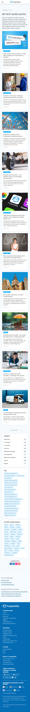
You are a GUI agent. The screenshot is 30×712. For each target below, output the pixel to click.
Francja (12, 536)
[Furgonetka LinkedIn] (10, 677)
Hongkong (7, 545)
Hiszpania (19, 534)
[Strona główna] (11, 607)
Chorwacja (7, 541)
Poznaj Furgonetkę (7, 649)
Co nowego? (7, 172)
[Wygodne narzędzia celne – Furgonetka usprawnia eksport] (15, 121)
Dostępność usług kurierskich (9, 618)
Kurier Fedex (8, 487)
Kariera (4, 651)
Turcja (22, 548)
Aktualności (7, 93)
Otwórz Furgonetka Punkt (8, 658)
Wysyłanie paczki (10, 515)
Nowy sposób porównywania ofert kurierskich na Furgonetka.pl (14, 256)
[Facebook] (11, 564)
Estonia (6, 538)
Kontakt (4, 612)
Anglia (6, 524)
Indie (13, 545)
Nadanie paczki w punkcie (12, 501)
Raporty (6, 463)
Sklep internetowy (10, 513)
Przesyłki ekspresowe (6, 582)
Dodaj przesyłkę (5, 580)
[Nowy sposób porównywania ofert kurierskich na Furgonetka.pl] (15, 242)
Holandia (13, 534)
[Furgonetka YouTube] (12, 677)
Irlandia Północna (9, 555)
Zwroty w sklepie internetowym (13, 499)
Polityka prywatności (7, 621)
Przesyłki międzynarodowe (7, 584)
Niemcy (20, 529)
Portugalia (13, 529)
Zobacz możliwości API (8, 642)
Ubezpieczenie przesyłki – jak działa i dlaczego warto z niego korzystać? (14, 336)
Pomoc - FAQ (6, 614)
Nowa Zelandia (8, 548)
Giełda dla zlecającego (9, 451)
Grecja (6, 536)
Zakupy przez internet (11, 510)
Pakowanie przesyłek (11, 494)
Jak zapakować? (8, 454)
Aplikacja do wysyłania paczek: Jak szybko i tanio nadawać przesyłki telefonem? (13, 217)
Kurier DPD (8, 478)
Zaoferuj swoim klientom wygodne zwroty (11, 593)
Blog (11, 10)
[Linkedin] (13, 564)
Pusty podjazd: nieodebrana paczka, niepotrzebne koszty (14, 413)
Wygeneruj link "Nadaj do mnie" (10, 640)
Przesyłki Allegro (6, 639)
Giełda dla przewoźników (8, 664)
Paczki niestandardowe (11, 473)
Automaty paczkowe (11, 485)
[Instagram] (16, 564)
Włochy (11, 524)
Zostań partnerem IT (7, 662)
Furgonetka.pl (5, 10)
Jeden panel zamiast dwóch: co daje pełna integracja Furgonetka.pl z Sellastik (14, 55)
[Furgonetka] (15, 2)
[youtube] (19, 564)
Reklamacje (5, 616)
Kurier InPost (9, 492)
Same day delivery (10, 489)
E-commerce (7, 51)
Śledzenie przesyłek (7, 630)
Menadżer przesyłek (7, 632)
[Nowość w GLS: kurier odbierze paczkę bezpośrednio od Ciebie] (15, 82)
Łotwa (6, 531)
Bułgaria (14, 541)
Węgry (6, 527)
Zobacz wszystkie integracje (9, 693)
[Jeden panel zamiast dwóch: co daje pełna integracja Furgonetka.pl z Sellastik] (15, 40)
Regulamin (5, 620)
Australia (12, 543)
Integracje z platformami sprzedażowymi (11, 595)
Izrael (18, 545)
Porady (5, 332)
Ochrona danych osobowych (9, 623)
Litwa (19, 531)
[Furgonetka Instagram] (7, 677)
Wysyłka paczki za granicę (12, 503)
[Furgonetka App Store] (16, 674)
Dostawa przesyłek (10, 506)
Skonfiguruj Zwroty (7, 633)
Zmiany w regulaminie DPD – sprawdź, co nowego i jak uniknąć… (14, 374)
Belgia (19, 541)
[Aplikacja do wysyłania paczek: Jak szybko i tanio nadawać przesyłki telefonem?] (15, 202)
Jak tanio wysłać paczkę (11, 508)
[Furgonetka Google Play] (7, 674)
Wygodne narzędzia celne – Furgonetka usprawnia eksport (13, 135)
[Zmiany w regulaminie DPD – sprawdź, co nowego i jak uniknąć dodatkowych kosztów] (15, 360)
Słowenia (18, 524)
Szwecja (18, 527)
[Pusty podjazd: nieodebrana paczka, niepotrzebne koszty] (15, 399)
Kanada (11, 550)
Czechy (17, 538)
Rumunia (7, 529)
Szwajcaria (7, 552)
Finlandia (18, 536)
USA (6, 550)
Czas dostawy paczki (11, 496)
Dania (12, 538)
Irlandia (6, 534)
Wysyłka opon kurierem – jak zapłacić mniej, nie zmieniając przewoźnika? (12, 176)
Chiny (18, 543)
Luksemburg (13, 531)
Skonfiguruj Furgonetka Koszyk (10, 635)
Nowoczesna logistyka (10, 457)
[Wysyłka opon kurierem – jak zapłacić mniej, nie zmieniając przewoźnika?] (15, 161)
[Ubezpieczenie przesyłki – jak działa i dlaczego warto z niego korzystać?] (15, 321)
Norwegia (14, 552)
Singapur (16, 548)
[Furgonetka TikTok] (15, 677)
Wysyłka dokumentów (11, 480)
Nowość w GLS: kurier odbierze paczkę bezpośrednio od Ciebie (13, 96)
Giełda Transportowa (11, 482)
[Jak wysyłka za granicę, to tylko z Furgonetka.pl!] (15, 281)
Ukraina (17, 550)
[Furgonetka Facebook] (4, 677)
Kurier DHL (20, 475)
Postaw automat (6, 660)
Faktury (4, 637)
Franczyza (6, 448)
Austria (6, 543)
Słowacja (12, 527)
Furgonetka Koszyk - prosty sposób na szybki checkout (14, 591)
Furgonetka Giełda (10, 475)
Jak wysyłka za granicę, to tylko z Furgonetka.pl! (13, 295)
